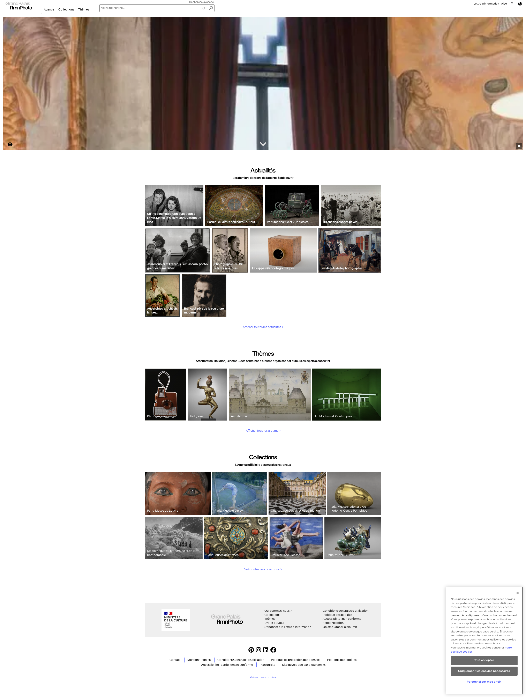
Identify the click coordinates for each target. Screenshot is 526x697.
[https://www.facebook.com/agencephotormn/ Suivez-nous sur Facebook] (273, 651)
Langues (520, 3)
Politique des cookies (337, 614)
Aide (504, 3)
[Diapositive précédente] (9, 84)
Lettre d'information (486, 3)
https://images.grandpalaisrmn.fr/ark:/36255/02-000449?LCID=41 (7, 144)
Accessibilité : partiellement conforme (227, 664)
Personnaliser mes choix (484, 681)
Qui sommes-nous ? (278, 610)
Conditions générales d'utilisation (345, 610)
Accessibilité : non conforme (342, 618)
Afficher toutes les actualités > (263, 327)
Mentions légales (199, 659)
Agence (49, 9)
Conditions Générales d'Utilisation (240, 659)
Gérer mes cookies (263, 677)
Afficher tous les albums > (263, 430)
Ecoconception (333, 622)
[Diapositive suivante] (517, 84)
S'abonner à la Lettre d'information (287, 627)
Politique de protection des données (295, 659)
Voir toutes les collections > (263, 569)
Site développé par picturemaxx (303, 664)
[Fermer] (517, 593)
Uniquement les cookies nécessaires (484, 671)
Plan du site (267, 664)
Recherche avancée (201, 2)
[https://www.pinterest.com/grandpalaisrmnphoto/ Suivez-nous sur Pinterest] (251, 651)
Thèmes (83, 9)
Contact (175, 659)
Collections (66, 9)
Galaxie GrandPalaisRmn (340, 627)
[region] (484, 640)
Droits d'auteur (274, 622)
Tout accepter (484, 660)
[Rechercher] (211, 8)
